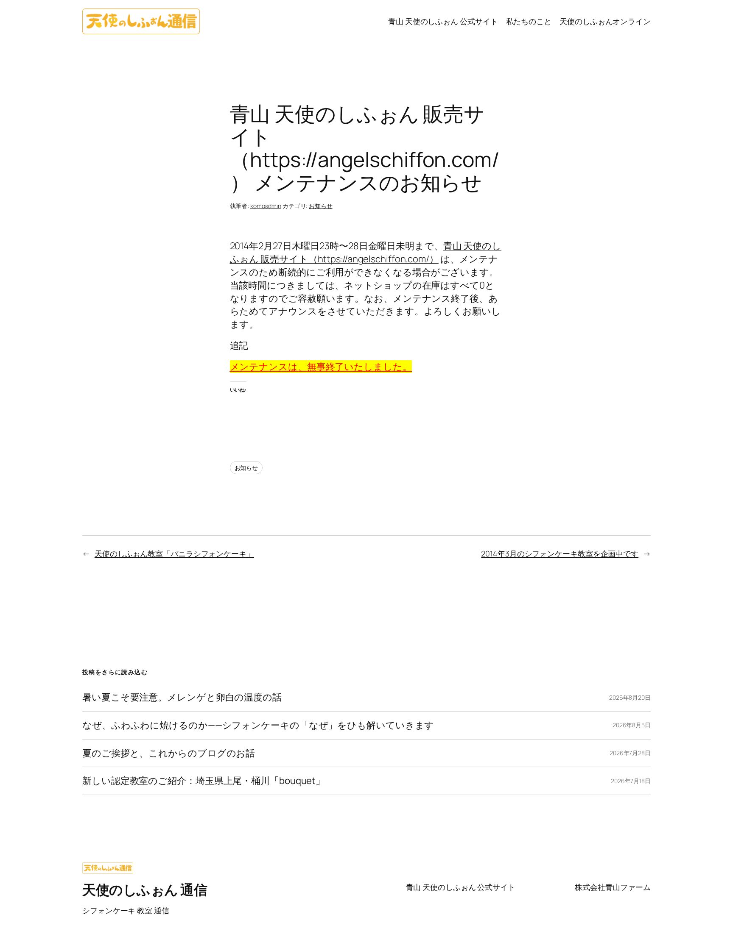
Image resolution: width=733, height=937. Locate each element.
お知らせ (321, 206)
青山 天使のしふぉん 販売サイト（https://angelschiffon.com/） (366, 252)
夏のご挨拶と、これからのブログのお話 (168, 753)
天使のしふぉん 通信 (144, 889)
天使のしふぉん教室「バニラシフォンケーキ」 (174, 553)
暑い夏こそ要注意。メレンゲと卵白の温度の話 (182, 697)
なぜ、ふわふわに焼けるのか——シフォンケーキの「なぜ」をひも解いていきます (258, 725)
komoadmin (265, 206)
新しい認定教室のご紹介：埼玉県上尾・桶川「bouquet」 (203, 781)
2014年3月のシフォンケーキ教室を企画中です (559, 553)
